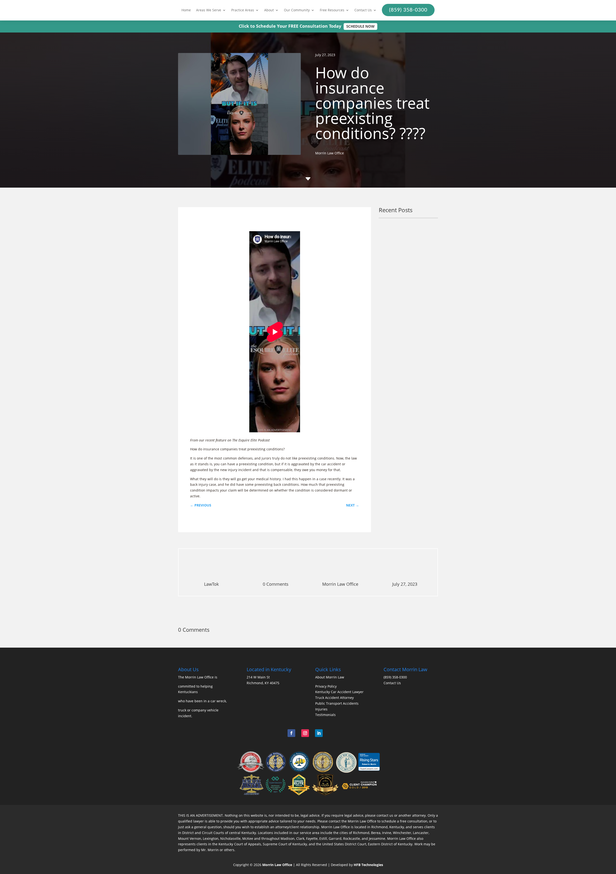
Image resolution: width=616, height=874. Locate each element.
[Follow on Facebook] (291, 733)
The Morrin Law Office (196, 677)
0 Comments (276, 584)
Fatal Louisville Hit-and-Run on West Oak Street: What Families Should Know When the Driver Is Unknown (407, 250)
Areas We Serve (208, 10)
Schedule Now (360, 26)
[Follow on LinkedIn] (319, 733)
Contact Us (363, 10)
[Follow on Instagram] (305, 733)
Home (186, 10)
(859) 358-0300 (395, 677)
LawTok (211, 584)
